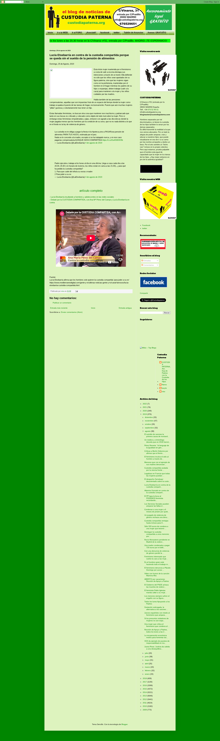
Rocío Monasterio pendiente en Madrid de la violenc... (157, 541)
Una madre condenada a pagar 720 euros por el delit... (157, 546)
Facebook (146, 225)
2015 (145, 689)
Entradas (147, 261)
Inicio (50, 33)
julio (147, 653)
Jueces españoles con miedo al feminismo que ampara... (157, 614)
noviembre (149, 421)
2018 (145, 678)
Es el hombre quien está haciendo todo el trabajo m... (156, 563)
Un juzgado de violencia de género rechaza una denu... (156, 516)
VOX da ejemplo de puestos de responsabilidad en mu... (156, 642)
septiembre (149, 428)
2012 (145, 699)
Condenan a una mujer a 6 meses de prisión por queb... (156, 510)
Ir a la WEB (62, 33)
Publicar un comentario (62, 303)
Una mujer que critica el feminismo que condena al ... (157, 625)
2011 (145, 703)
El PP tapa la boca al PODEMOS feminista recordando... (153, 498)
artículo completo (90, 190)
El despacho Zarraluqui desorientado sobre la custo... (157, 480)
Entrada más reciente (58, 308)
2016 (145, 685)
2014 (145, 692)
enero (147, 674)
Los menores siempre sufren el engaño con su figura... (156, 597)
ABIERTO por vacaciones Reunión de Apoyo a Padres (156, 580)
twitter (117, 33)
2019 (145, 414)
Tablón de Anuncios (133, 33)
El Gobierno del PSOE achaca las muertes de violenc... (156, 586)
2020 (145, 411)
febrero (148, 670)
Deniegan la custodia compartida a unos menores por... (156, 534)
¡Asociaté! (91, 33)
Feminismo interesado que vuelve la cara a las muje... (156, 558)
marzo (147, 667)
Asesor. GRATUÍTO (157, 33)
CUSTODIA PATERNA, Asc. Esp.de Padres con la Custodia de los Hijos (166, 372)
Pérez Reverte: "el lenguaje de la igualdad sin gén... (156, 446)
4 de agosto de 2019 (93, 143)
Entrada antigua (125, 308)
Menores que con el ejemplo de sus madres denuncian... (157, 463)
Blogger (124, 724)
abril (147, 664)
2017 (145, 682)
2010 (145, 706)
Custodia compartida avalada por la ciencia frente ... (156, 469)
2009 (145, 710)
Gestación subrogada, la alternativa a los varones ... (156, 608)
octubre (148, 424)
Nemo (164, 385)
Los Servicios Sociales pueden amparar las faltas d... (156, 505)
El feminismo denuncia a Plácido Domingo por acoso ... (157, 569)
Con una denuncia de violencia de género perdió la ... (156, 552)
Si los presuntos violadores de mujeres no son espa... (156, 619)
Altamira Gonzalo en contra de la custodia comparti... (156, 491)
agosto (148, 431)
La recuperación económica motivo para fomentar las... (156, 636)
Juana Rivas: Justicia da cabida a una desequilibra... (157, 648)
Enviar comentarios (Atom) (71, 312)
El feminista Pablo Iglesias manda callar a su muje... (155, 591)
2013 (145, 696)
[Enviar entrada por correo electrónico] (76, 291)
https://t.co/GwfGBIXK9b (112, 140)
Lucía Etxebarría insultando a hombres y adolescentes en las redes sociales (82, 197)
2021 (145, 407)
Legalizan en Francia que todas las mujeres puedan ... (157, 474)
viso (163, 391)
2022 (145, 404)
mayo (147, 660)
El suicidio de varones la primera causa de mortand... (156, 435)
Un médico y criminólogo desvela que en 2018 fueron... (157, 441)
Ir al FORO (77, 33)
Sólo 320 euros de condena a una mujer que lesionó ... (156, 527)
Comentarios (148, 265)
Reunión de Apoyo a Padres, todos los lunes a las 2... (155, 631)
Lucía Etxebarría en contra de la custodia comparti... (157, 486)
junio (147, 657)
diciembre (149, 417)
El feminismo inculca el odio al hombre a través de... (156, 458)
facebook (104, 33)
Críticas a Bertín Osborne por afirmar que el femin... (156, 452)
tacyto (164, 388)
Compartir (144, 293)
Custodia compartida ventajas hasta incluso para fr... (156, 522)
